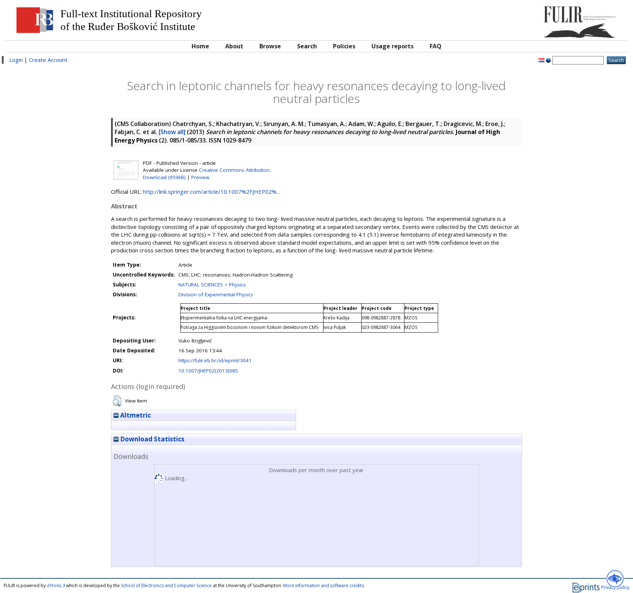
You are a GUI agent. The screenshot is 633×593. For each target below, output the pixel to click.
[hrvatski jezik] (541, 59)
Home (200, 46)
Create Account (48, 59)
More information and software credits (323, 585)
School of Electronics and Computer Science (166, 585)
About (234, 46)
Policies (344, 46)
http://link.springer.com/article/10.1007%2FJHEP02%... (211, 191)
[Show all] (172, 132)
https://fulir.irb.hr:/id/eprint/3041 (215, 360)
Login (16, 59)
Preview (200, 177)
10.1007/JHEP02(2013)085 (208, 370)
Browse (270, 46)
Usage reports (392, 46)
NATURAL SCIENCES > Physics (212, 284)
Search (307, 46)
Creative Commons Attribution (234, 170)
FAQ (435, 46)
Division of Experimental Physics (215, 294)
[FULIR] (545, 19)
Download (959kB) (164, 177)
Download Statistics (151, 439)
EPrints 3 (56, 585)
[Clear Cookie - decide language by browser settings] (548, 59)
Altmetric (135, 415)
